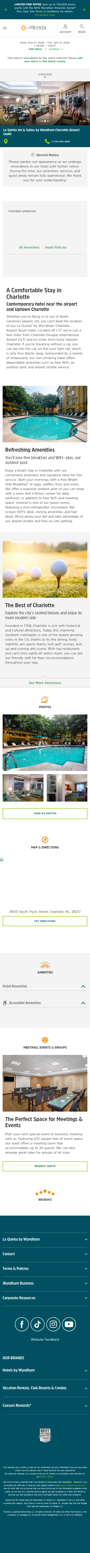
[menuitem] (5, 28)
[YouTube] (69, 1325)
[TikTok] (38, 1325)
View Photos (45, 813)
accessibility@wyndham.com (73, 1485)
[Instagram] (53, 1325)
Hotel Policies (56, 247)
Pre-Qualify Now (45, 15)
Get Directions (45, 921)
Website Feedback (45, 1339)
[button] (5, 9)
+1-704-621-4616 (60, 141)
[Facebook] (22, 1325)
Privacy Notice (46, 1477)
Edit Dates (35, 49)
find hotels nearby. (54, 61)
